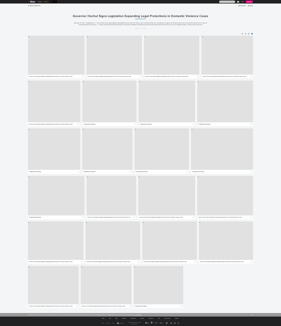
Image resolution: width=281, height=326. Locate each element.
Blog (116, 318)
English (176, 318)
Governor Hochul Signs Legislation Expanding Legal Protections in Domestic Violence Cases (51, 76)
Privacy (108, 323)
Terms (113, 323)
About (103, 318)
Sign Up (249, 1)
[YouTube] (175, 323)
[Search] (220, 2)
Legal (103, 323)
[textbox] (228, 2)
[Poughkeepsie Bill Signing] (109, 101)
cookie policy (138, 315)
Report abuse (167, 318)
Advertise (124, 318)
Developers (133, 318)
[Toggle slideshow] (242, 34)
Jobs (110, 318)
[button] (242, 6)
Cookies (142, 318)
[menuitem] (54, 2)
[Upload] (238, 2)
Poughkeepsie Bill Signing (89, 124)
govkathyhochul (141, 19)
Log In (242, 1)
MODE (46, 1)
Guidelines (150, 318)
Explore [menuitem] (40, 1)
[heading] (31, 2)
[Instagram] (178, 323)
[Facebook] (171, 323)
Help (159, 318)
